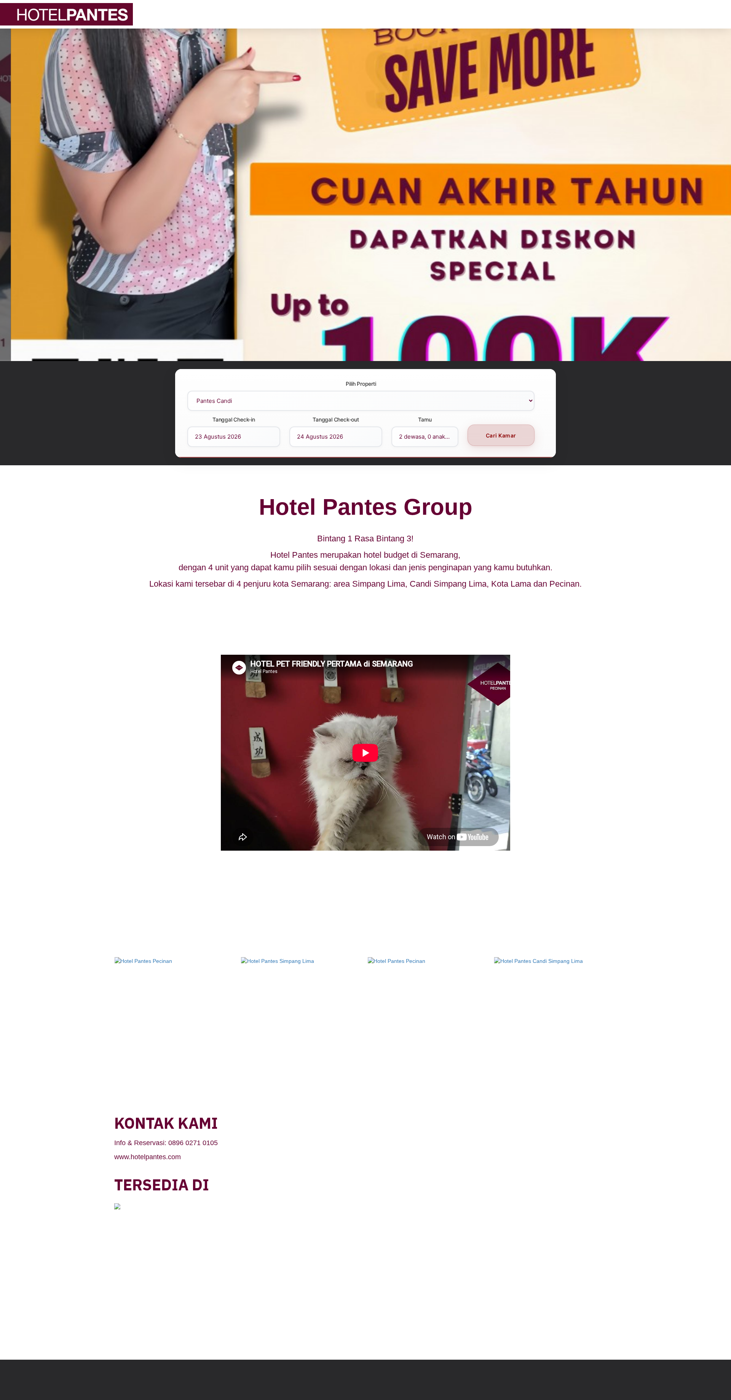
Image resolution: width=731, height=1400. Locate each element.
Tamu (424, 419)
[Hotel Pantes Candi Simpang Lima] (303, 985)
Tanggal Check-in (233, 419)
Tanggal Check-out (336, 419)
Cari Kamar (501, 435)
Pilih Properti (361, 383)
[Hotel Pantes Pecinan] (176, 985)
